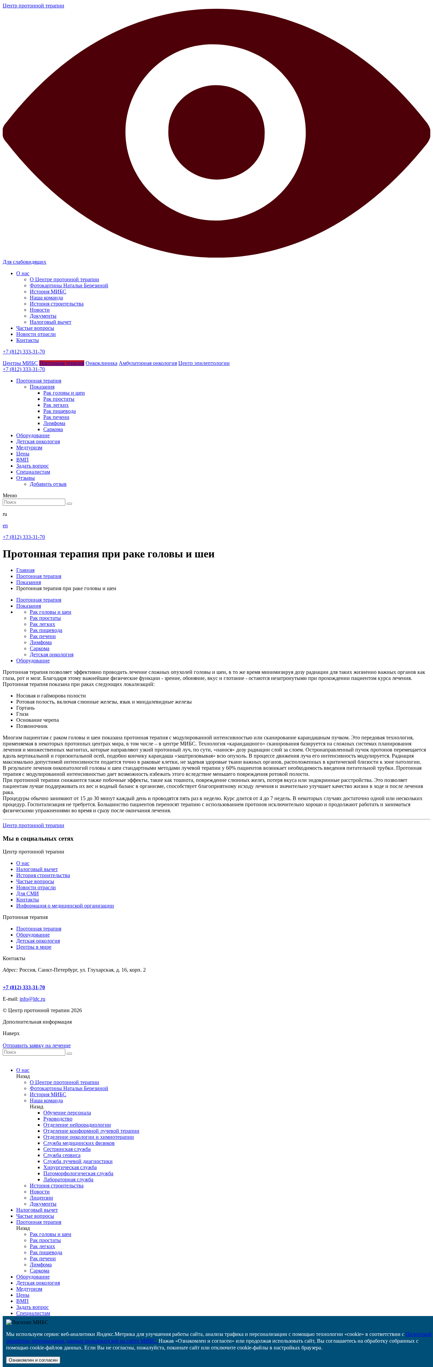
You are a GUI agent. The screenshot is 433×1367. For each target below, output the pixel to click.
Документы (43, 316)
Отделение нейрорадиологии (77, 1125)
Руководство (57, 1119)
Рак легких (56, 405)
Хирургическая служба (70, 1167)
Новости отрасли (36, 334)
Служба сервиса (62, 1155)
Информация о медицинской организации (65, 906)
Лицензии (41, 1198)
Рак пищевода (59, 411)
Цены (22, 1295)
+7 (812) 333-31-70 (24, 351)
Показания (42, 387)
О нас (22, 273)
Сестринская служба (67, 1149)
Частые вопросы (35, 328)
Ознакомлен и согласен (33, 1360)
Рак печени (56, 417)
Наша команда (46, 297)
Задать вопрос (32, 1307)
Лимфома (54, 423)
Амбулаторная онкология (148, 363)
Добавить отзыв (48, 484)
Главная (25, 570)
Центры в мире (33, 947)
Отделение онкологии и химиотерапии (88, 1137)
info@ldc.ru (32, 999)
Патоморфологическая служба (78, 1173)
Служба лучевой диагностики (78, 1161)
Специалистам (33, 1313)
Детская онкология (51, 654)
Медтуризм (29, 1289)
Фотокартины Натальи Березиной (69, 285)
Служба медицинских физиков (79, 1143)
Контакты (27, 340)
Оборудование (33, 660)
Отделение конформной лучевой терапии (91, 1131)
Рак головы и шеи (64, 393)
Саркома (53, 429)
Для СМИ (27, 893)
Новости (40, 310)
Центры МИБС (20, 363)
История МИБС (48, 291)
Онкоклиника (101, 363)
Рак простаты (58, 399)
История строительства (57, 304)
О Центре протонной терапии (64, 279)
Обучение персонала (67, 1112)
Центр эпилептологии (204, 363)
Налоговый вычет (50, 322)
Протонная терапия (61, 363)
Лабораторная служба (68, 1179)
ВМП (22, 1301)
